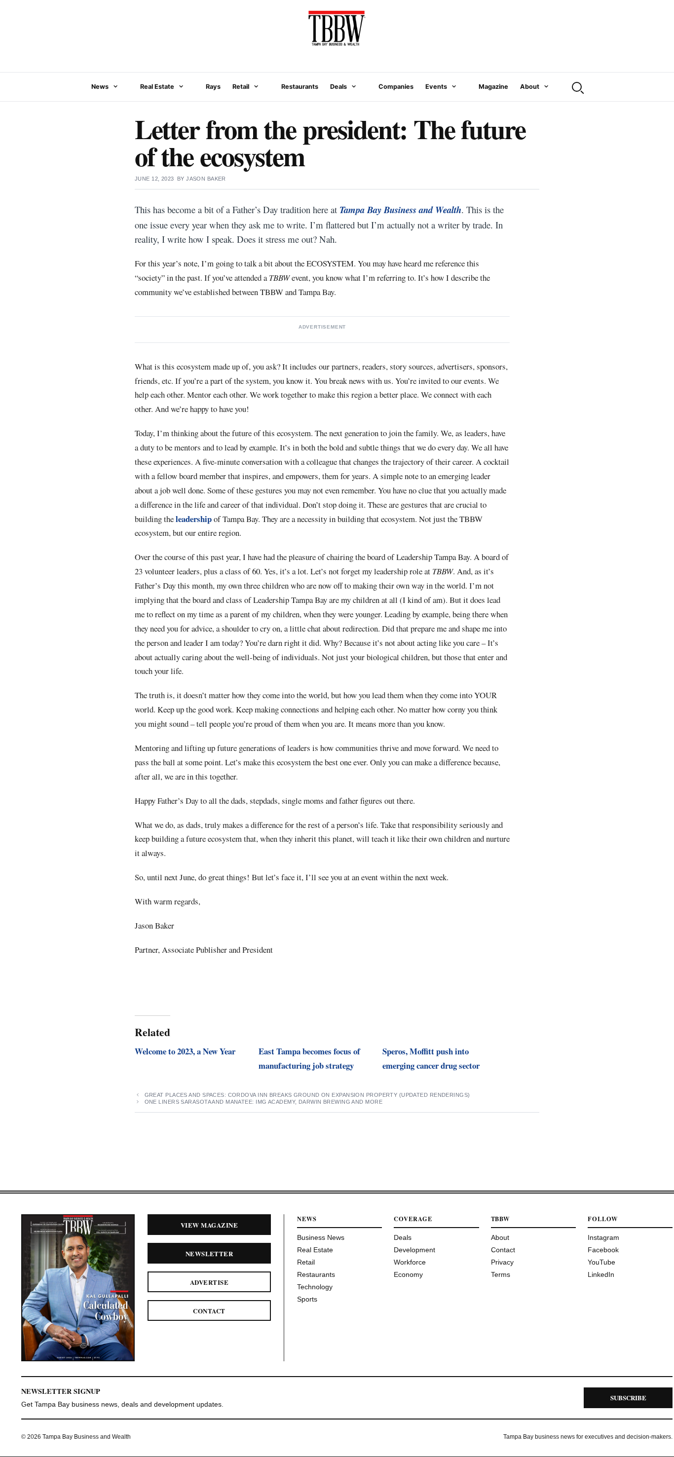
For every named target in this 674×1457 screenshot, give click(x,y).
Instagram (603, 1237)
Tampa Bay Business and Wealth (400, 209)
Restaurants (299, 86)
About (529, 86)
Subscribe (628, 1397)
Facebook (603, 1250)
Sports (307, 1299)
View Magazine (209, 1225)
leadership (194, 519)
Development (414, 1250)
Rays (213, 86)
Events (436, 86)
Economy (408, 1274)
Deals (338, 86)
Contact (209, 1310)
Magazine (493, 86)
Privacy (502, 1262)
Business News (320, 1237)
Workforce (410, 1262)
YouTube (601, 1262)
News (100, 86)
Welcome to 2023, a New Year (185, 1051)
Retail (240, 86)
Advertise (209, 1282)
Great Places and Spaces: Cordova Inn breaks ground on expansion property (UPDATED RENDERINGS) (307, 1095)
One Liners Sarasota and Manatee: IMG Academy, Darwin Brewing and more (263, 1102)
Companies (395, 86)
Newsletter (209, 1253)
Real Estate (157, 86)
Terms (500, 1274)
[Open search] (576, 86)
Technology (315, 1287)
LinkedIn (601, 1274)
